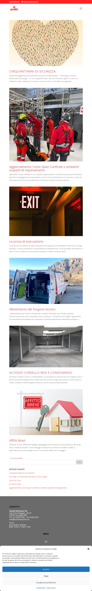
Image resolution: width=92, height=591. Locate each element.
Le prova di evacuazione (26, 241)
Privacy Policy (51, 588)
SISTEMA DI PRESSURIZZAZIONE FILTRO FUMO (28, 477)
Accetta (46, 569)
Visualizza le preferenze (46, 582)
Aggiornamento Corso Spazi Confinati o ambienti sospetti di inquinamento (44, 168)
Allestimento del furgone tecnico (32, 309)
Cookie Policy (40, 588)
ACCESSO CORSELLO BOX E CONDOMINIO (40, 372)
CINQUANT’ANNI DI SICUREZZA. (32, 71)
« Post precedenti (16, 458)
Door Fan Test (15, 480)
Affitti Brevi (17, 440)
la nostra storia (15, 484)
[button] (88, 549)
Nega (46, 576)
